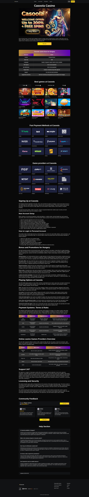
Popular (24, 85)
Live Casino (37, 85)
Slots (63, 85)
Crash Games (50, 85)
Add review (64, 403)
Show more (44, 419)
